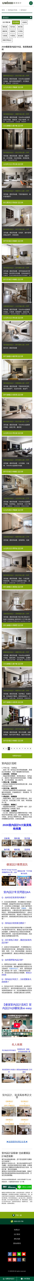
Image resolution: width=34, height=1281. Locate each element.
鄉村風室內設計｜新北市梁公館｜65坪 (16, 75)
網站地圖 (17, 1239)
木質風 (12, 36)
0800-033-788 (18, 1221)
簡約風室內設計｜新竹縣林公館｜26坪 (16, 268)
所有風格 (16, 22)
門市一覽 (19, 1215)
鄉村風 (5, 31)
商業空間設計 (7, 40)
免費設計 (17, 1230)
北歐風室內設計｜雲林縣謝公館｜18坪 (16, 613)
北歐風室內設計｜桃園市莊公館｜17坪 (16, 537)
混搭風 (12, 31)
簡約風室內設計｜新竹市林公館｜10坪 (16, 229)
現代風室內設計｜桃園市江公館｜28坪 (16, 191)
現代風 (12, 27)
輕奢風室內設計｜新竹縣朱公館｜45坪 (16, 460)
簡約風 (5, 27)
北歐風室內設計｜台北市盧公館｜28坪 (16, 306)
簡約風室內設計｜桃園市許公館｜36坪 (16, 690)
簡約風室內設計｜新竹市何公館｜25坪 (16, 729)
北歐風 (24, 22)
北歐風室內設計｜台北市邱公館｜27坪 (16, 498)
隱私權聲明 (17, 1243)
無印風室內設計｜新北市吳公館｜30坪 (16, 575)
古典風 (5, 36)
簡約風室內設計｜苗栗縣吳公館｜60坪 (16, 383)
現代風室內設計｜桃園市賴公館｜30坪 (16, 114)
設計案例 (17, 1234)
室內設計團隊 (7, 1167)
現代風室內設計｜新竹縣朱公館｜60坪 (16, 345)
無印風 (20, 27)
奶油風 (20, 36)
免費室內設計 (9, 1278)
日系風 (20, 31)
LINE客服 (26, 1278)
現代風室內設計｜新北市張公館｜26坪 (16, 152)
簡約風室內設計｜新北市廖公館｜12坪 (16, 421)
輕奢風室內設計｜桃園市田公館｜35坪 (16, 652)
